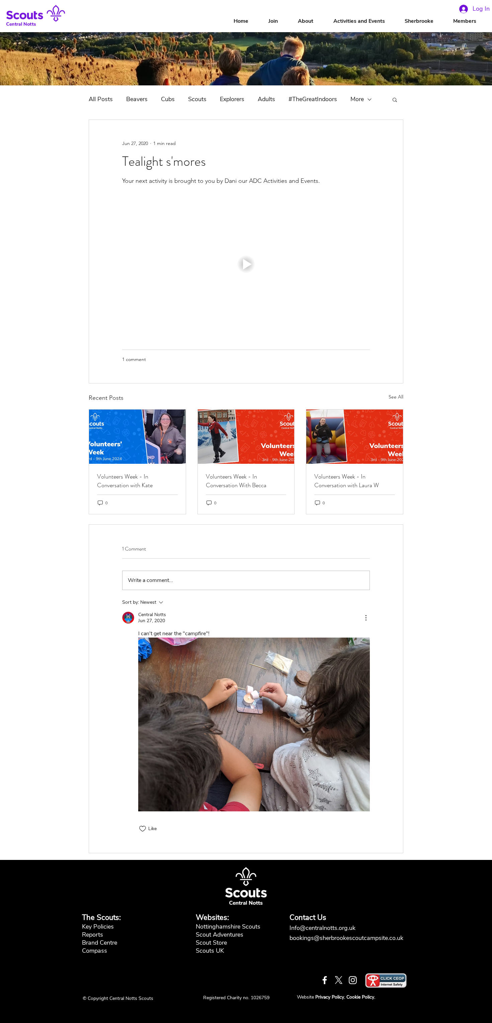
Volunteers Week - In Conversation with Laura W (346, 481)
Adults (266, 99)
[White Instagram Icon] (352, 980)
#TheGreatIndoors (313, 99)
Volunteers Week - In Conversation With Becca (236, 481)
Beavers (137, 99)
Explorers (232, 99)
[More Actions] (366, 618)
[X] (338, 980)
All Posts (101, 99)
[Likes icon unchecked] (142, 829)
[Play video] (246, 264)
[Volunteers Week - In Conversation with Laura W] (354, 437)
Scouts (197, 99)
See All (396, 397)
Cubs (168, 99)
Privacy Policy (329, 997)
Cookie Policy (360, 997)
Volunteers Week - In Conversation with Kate (125, 481)
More (357, 99)
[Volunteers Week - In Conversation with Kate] (137, 437)
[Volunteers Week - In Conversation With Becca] (246, 437)
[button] (312, 21)
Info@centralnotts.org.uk (323, 928)
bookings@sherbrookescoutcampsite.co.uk (346, 938)
